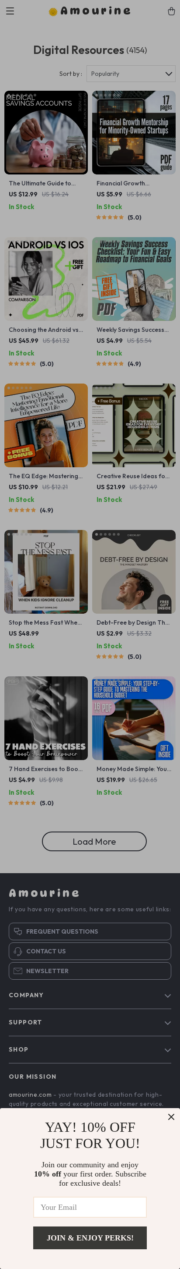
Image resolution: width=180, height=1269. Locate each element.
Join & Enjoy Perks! (90, 1237)
